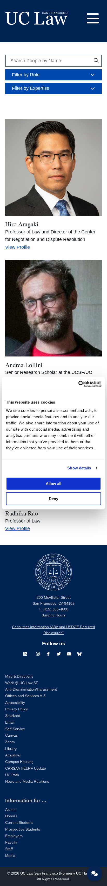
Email (9, 722)
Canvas (11, 735)
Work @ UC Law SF (21, 683)
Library (11, 749)
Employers (14, 836)
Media (10, 856)
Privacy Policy (16, 709)
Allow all (53, 483)
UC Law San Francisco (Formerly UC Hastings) (59, 873)
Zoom (10, 742)
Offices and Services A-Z (25, 696)
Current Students (19, 823)
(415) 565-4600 (55, 609)
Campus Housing (19, 762)
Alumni (10, 810)
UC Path (12, 775)
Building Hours (53, 615)
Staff (9, 849)
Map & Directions (19, 676)
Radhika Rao (21, 513)
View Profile (17, 247)
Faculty (11, 842)
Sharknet (12, 716)
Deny (53, 498)
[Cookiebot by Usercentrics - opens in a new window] (78, 383)
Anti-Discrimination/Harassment (31, 689)
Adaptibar (13, 755)
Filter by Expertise (30, 88)
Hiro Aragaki (21, 224)
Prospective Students (22, 829)
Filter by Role (25, 74)
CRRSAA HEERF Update (25, 768)
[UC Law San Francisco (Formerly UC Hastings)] (36, 18)
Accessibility (15, 703)
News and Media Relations (27, 781)
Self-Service (15, 729)
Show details (79, 468)
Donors (11, 816)
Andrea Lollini (24, 365)
